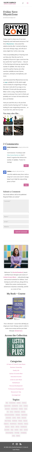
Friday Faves (17, 411)
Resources (7, 426)
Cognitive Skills (7, 405)
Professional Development (16, 389)
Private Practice (13, 423)
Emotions (21, 408)
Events (25, 408)
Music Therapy (8, 420)
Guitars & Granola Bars (16, 373)
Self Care (17, 426)
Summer (25, 429)
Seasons (12, 426)
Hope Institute (24, 414)
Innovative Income (16, 376)
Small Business (24, 426)
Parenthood (14, 420)
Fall (7, 411)
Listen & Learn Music (16, 380)
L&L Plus (14, 417)
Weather (18, 435)
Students (16, 429)
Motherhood (16, 383)
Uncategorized (16, 395)
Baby (7, 402)
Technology (17, 432)
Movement (24, 417)
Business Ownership (16, 367)
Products (26, 423)
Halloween (18, 414)
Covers (20, 405)
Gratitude (23, 411)
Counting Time (15, 405)
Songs (12, 429)
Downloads (7, 408)
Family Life (16, 370)
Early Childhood (14, 408)
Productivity (20, 423)
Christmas (24, 402)
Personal (20, 420)
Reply (26, 165)
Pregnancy (6, 423)
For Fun (11, 411)
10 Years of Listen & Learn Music (16, 364)
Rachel (6, 17)
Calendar (19, 402)
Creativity (25, 405)
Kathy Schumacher (12, 147)
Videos (13, 435)
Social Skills (7, 429)
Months (18, 417)
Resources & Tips (16, 392)
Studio (21, 429)
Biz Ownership (12, 402)
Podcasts (25, 420)
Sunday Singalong (9, 432)
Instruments (8, 417)
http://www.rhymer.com (14, 155)
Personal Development (16, 386)
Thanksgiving (23, 432)
